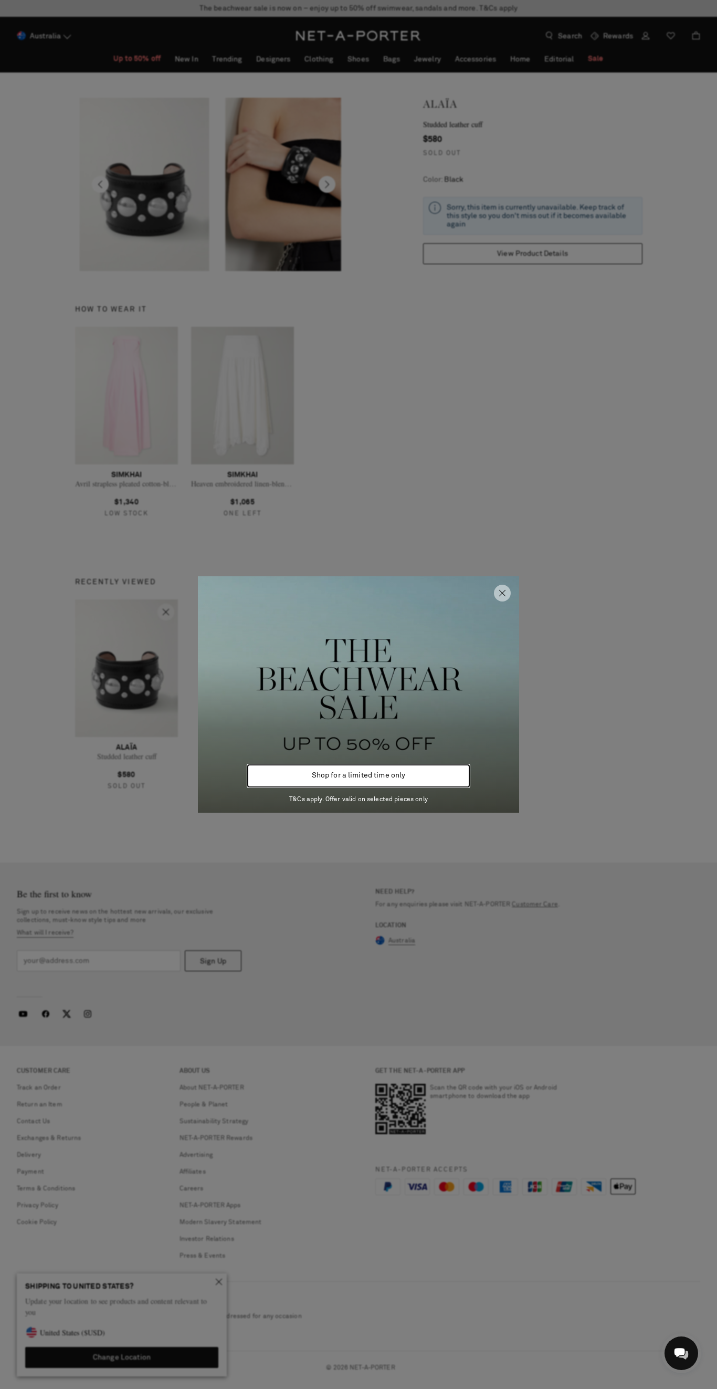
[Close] (502, 593)
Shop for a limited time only (359, 775)
